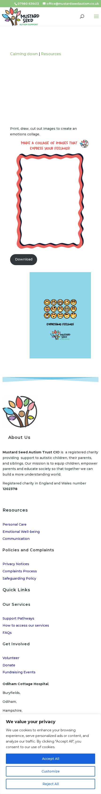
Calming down (24, 54)
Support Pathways (18, 618)
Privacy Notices (16, 564)
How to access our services (26, 625)
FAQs (7, 633)
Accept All (50, 759)
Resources (51, 54)
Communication (16, 539)
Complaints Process (20, 571)
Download (23, 259)
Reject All (51, 784)
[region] (50, 754)
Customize (51, 771)
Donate (9, 665)
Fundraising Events (19, 672)
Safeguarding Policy (19, 578)
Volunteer (11, 658)
